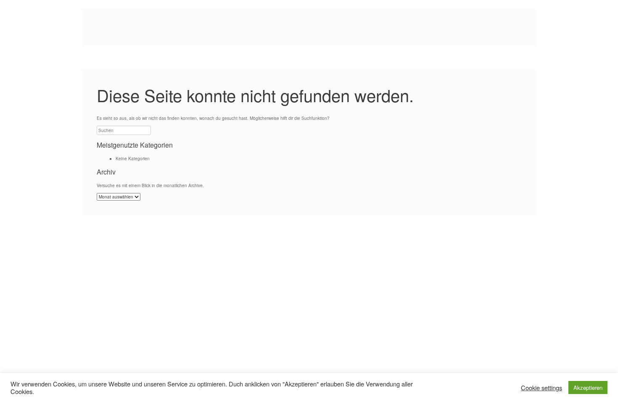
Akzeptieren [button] (587, 387)
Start (103, 57)
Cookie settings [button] (541, 387)
